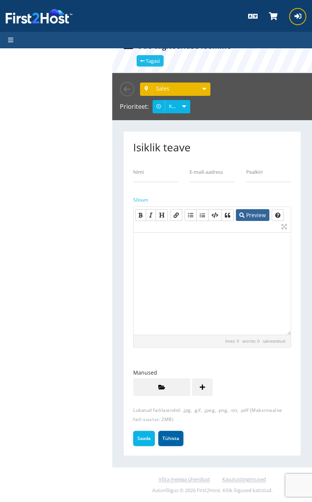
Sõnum (140, 200)
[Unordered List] (191, 215)
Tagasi (152, 60)
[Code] (215, 215)
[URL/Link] (176, 215)
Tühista (170, 438)
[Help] (278, 215)
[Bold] (140, 215)
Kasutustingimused (244, 479)
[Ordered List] (202, 215)
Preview (255, 215)
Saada (144, 438)
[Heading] (162, 215)
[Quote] (227, 215)
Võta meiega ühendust (184, 479)
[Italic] (151, 215)
